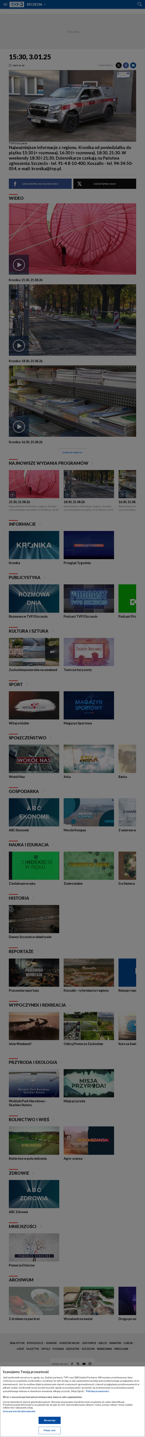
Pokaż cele (50, 1430)
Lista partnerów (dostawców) (19, 1411)
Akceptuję (49, 1420)
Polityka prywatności (97, 1391)
